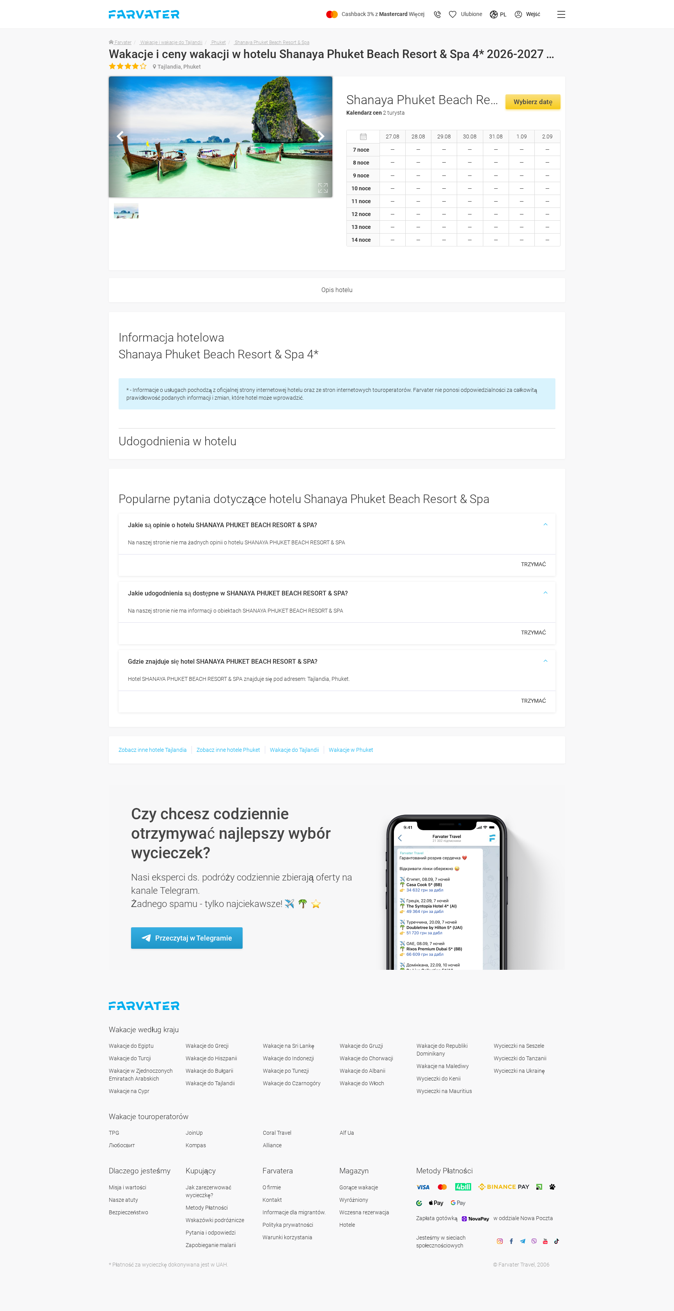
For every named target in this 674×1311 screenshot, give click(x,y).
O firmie (272, 1187)
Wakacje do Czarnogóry (292, 1083)
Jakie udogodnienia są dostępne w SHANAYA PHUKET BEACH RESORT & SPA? (238, 593)
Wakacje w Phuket (351, 750)
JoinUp (194, 1133)
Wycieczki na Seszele (519, 1046)
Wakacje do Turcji (130, 1058)
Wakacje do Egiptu (131, 1046)
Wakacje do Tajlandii (294, 750)
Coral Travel (277, 1133)
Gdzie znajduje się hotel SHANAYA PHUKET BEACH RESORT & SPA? (222, 661)
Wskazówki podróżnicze (215, 1220)
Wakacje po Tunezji (286, 1071)
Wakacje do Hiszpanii (211, 1058)
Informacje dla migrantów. (294, 1212)
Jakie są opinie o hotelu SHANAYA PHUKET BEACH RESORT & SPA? (222, 525)
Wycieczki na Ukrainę (519, 1071)
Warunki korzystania (287, 1237)
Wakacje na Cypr (129, 1091)
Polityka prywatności (288, 1225)
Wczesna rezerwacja (364, 1212)
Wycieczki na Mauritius (444, 1091)
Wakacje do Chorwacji (366, 1058)
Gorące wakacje (358, 1187)
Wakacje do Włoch (362, 1083)
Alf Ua (347, 1133)
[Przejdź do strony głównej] (145, 1005)
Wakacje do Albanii (362, 1071)
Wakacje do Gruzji (361, 1046)
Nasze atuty (123, 1200)
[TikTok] (556, 1241)
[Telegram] (522, 1241)
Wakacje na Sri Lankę (288, 1046)
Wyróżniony (353, 1200)
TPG (114, 1133)
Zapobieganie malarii (211, 1245)
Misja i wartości (127, 1187)
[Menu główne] (561, 14)
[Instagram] (499, 1241)
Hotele (347, 1225)
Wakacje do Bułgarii (209, 1071)
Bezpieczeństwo (128, 1212)
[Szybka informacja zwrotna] (437, 14)
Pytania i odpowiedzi (211, 1233)
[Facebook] (511, 1241)
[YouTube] (545, 1241)
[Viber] (534, 1241)
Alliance (272, 1145)
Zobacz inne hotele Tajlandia (153, 750)
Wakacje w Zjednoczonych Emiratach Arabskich (141, 1075)
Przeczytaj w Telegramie (193, 938)
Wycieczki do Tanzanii (520, 1058)
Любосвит (122, 1145)
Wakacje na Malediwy (443, 1066)
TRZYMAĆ (533, 564)
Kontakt (272, 1200)
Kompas (196, 1145)
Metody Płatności (207, 1208)
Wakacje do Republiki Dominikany (442, 1050)
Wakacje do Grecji (207, 1046)
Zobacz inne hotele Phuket (228, 750)
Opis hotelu (337, 290)
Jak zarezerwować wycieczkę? (208, 1191)
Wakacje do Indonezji (288, 1058)
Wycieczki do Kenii (439, 1078)
